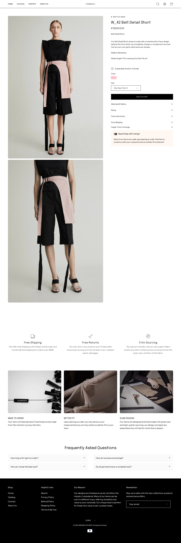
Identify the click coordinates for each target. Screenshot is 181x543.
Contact (12, 501)
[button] (158, 4)
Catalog (11, 497)
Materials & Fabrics (118, 104)
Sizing (113, 110)
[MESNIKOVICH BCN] (90, 4)
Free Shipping (116, 122)
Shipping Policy (48, 505)
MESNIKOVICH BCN (85, 525)
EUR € (88, 520)
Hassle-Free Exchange (120, 127)
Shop (10, 488)
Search (44, 493)
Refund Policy (47, 501)
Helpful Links (47, 488)
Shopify (104, 525)
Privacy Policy (47, 497)
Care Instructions (118, 116)
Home (11, 493)
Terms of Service (49, 509)
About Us (12, 505)
